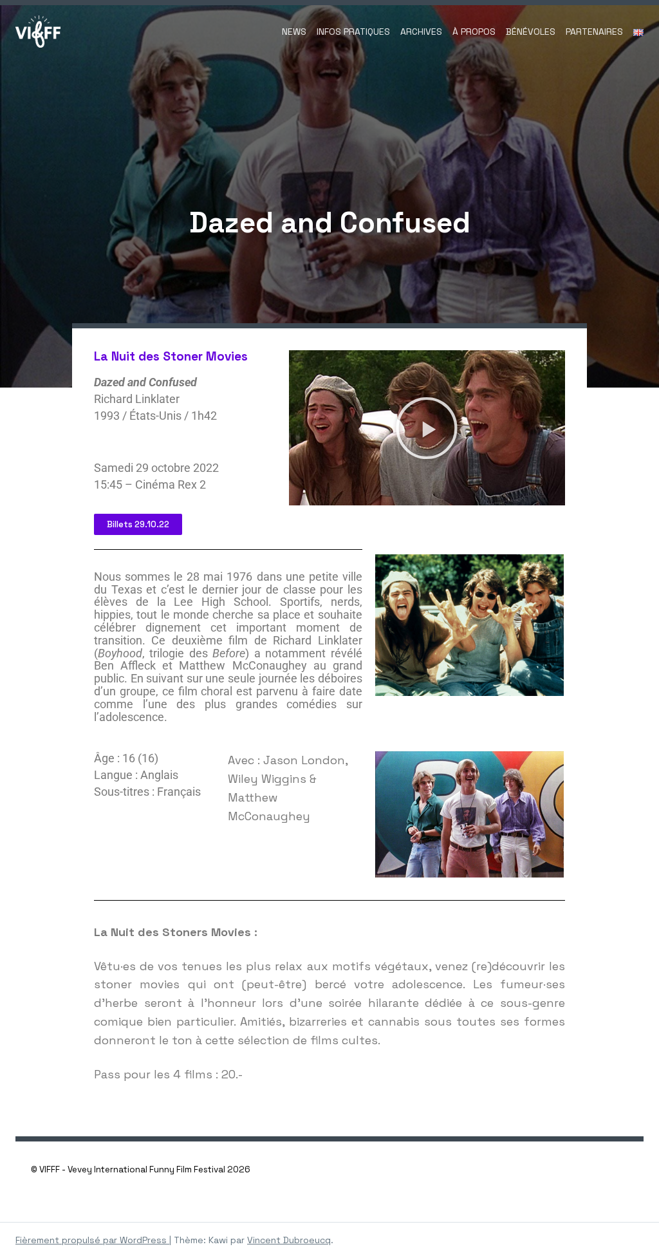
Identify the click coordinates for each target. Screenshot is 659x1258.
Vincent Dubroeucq (289, 1240)
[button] (426, 428)
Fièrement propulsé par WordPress (92, 1240)
